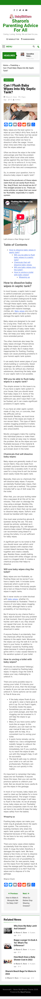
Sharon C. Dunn (11, 97)
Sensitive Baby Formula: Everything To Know (30, 55)
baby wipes (13, 599)
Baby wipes (20, 311)
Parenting (8, 80)
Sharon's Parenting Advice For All (20, 25)
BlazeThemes (25, 992)
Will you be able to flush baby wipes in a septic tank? (24, 257)
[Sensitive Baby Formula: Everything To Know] (22, 54)
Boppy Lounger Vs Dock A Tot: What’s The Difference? (25, 943)
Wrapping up (24, 277)
